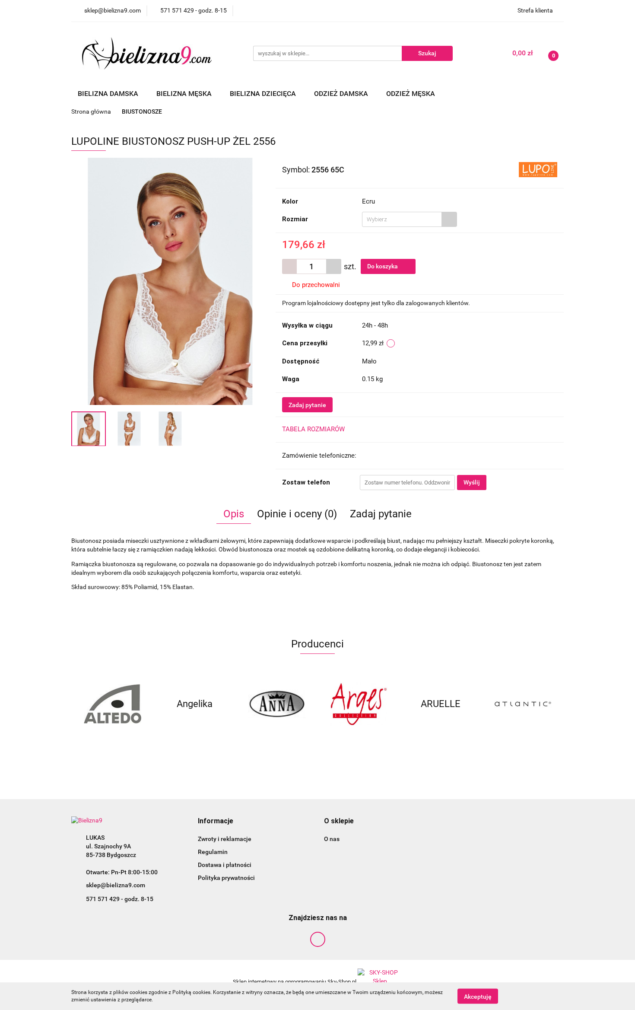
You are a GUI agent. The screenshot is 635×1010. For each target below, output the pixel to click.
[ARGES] (359, 704)
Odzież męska (411, 93)
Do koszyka (383, 266)
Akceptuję (478, 996)
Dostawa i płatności (224, 864)
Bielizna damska (109, 93)
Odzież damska (342, 93)
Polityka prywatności (226, 877)
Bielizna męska (184, 93)
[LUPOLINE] (538, 169)
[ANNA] (276, 704)
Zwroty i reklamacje (224, 838)
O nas (332, 838)
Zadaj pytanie (307, 404)
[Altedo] (112, 704)
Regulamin (213, 851)
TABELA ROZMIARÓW (313, 429)
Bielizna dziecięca (264, 93)
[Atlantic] (523, 704)
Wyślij (472, 482)
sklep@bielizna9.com (115, 885)
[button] (215, 821)
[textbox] (402, 219)
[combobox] (409, 219)
